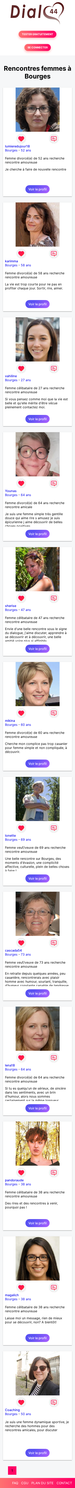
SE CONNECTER (38, 47)
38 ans (26, 1184)
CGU (24, 1483)
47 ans (26, 610)
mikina (10, 721)
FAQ (15, 1483)
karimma (11, 261)
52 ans (26, 150)
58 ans (26, 265)
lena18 (10, 1065)
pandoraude (14, 1180)
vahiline (11, 376)
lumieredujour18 (17, 146)
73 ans (26, 954)
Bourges (11, 150)
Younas (11, 491)
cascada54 (13, 950)
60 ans (26, 725)
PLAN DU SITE (42, 1483)
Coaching (12, 1410)
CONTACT (64, 1483)
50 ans (26, 1414)
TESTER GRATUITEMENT (37, 34)
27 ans (26, 380)
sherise (10, 606)
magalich (12, 1295)
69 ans (26, 839)
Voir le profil (37, 189)
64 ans (26, 495)
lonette (10, 835)
